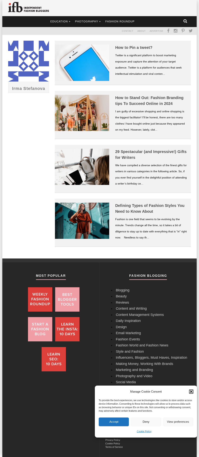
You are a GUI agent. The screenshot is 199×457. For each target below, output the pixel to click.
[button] (191, 392)
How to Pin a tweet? (133, 47)
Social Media (126, 382)
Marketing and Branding (134, 370)
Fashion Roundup (119, 21)
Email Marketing (128, 333)
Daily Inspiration (128, 321)
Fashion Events (128, 339)
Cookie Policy (144, 431)
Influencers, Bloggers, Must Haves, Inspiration (151, 357)
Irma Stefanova (28, 88)
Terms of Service (114, 447)
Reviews (122, 302)
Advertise (156, 31)
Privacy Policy (112, 440)
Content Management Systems (140, 315)
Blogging (122, 290)
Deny (146, 421)
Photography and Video (134, 376)
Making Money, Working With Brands (144, 364)
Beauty (121, 296)
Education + (60, 21)
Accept (113, 421)
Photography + (88, 21)
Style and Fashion (130, 351)
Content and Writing (131, 308)
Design (121, 327)
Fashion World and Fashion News (142, 345)
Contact (128, 31)
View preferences (178, 421)
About (141, 31)
